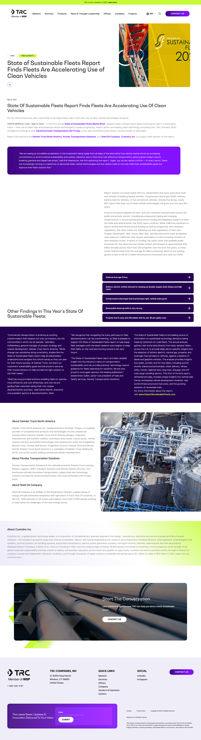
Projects (133, 13)
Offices (107, 13)
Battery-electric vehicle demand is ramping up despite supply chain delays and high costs (144, 288)
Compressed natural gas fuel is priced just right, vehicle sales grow (136, 299)
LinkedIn (141, 676)
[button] (149, 14)
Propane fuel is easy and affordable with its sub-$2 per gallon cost (136, 318)
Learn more (112, 2)
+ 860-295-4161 (15, 686)
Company (119, 13)
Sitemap (129, 711)
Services (49, 13)
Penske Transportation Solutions (79, 136)
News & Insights (27, 56)
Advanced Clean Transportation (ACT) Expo (58, 131)
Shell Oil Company (110, 136)
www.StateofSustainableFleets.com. (157, 394)
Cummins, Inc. (128, 136)
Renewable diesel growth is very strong (124, 308)
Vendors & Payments (109, 690)
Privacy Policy (141, 711)
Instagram (142, 679)
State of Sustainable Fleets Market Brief (85, 124)
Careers (102, 694)
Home (12, 56)
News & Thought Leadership (85, 13)
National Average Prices (117, 277)
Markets (36, 13)
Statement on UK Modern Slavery (137, 717)
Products (62, 13)
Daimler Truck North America (47, 136)
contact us (177, 13)
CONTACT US (114, 619)
